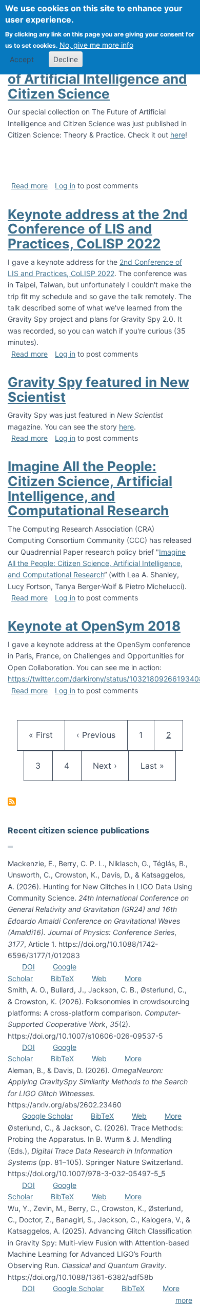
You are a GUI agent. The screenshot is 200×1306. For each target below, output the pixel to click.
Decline (65, 59)
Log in (65, 185)
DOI (28, 966)
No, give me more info (96, 45)
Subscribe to (12, 801)
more (183, 1300)
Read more (29, 185)
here (177, 134)
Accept (22, 59)
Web (99, 978)
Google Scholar (47, 1116)
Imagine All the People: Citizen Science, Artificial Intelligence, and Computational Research (97, 563)
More (133, 978)
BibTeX (62, 978)
